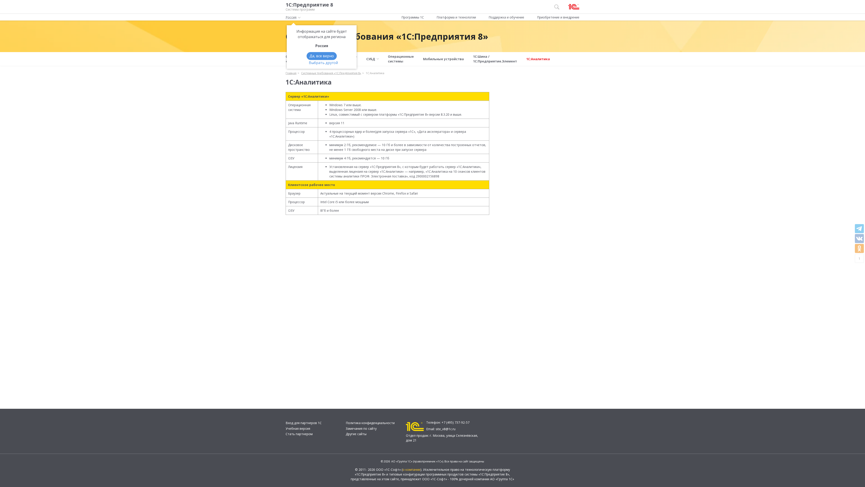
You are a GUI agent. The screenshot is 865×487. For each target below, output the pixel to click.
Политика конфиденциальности (370, 423)
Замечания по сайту (361, 428)
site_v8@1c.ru (445, 429)
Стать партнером (299, 434)
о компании (411, 469)
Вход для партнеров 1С (304, 423)
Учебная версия (298, 428)
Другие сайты (356, 434)
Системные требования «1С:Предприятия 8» (387, 36)
